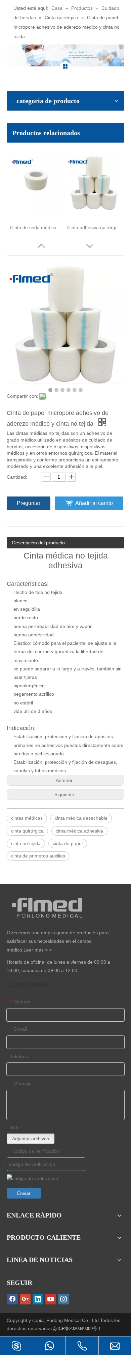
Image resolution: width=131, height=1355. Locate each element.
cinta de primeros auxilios (38, 856)
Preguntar (28, 503)
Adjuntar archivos (30, 1138)
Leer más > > (38, 950)
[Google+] (25, 1299)
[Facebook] (12, 1299)
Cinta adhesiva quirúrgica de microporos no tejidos (94, 227)
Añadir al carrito (94, 503)
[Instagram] (63, 1299)
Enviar (24, 1193)
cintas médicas (27, 818)
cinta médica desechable (81, 818)
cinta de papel (68, 843)
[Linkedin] (38, 1299)
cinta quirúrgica (27, 831)
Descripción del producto (38, 542)
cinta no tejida (26, 843)
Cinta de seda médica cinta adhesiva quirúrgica (37, 227)
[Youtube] (50, 1299)
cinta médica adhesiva (79, 831)
